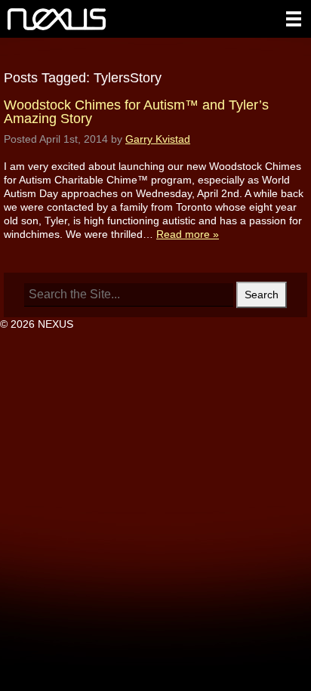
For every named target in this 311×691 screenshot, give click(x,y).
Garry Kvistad (157, 139)
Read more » (187, 234)
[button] (293, 19)
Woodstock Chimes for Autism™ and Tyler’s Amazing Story (136, 111)
